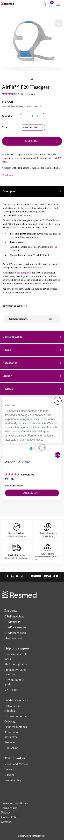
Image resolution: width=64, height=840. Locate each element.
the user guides (24, 272)
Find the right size (15, 664)
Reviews (32, 388)
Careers (9, 774)
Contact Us (11, 748)
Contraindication (32, 336)
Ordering (10, 721)
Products (9, 742)
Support (32, 375)
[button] (57, 455)
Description (32, 191)
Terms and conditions (14, 803)
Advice (32, 349)
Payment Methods (15, 726)
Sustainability (12, 780)
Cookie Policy (10, 817)
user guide (54, 208)
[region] (32, 419)
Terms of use (9, 808)
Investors (10, 769)
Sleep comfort (13, 638)
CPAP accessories (15, 627)
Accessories (32, 362)
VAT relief (10, 690)
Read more (8, 175)
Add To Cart (32, 141)
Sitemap (6, 821)
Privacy (6, 812)
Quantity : (8, 116)
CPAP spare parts (15, 632)
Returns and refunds (16, 716)
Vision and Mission (16, 764)
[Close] (57, 400)
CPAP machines (14, 616)
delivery (19, 106)
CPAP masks (12, 621)
